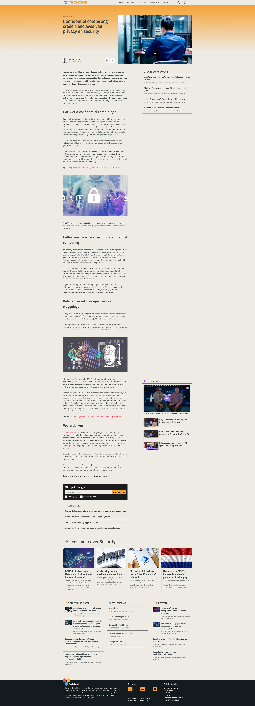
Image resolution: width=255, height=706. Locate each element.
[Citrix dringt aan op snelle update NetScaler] (111, 558)
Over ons (167, 693)
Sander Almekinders (69, 589)
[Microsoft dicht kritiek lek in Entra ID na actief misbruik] (143, 558)
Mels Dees (100, 585)
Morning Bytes (73, 496)
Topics (142, 2)
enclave (105, 476)
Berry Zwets (134, 588)
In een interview (69, 432)
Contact (167, 695)
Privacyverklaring (171, 700)
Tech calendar (119, 603)
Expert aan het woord (79, 603)
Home (121, 2)
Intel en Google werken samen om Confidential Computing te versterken (96, 416)
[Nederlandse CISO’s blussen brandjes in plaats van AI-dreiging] (176, 558)
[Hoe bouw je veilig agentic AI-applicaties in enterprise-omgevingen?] (156, 628)
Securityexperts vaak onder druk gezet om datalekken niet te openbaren (92, 167)
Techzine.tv (152, 381)
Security (71, 16)
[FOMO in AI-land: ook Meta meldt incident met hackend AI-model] (78, 558)
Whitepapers (162, 603)
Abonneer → (119, 492)
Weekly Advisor (89, 496)
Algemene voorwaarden (173, 698)
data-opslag (98, 476)
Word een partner (171, 688)
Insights (153, 2)
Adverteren (168, 690)
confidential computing (75, 476)
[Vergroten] (125, 181)
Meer (165, 2)
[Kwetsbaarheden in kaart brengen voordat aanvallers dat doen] (68, 612)
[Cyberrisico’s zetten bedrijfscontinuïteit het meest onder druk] (156, 613)
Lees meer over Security (92, 541)
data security (88, 476)
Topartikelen (131, 2)
